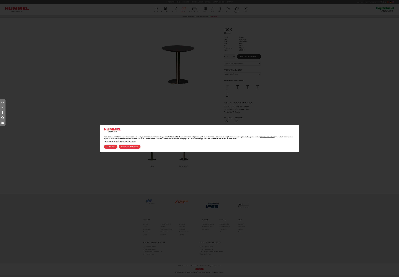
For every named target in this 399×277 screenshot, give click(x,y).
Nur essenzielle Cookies (129, 147)
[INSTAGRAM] (2, 117)
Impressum (132, 141)
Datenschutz (123, 141)
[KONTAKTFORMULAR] (2, 107)
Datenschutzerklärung (267, 137)
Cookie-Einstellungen (111, 141)
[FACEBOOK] (2, 112)
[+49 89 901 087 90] (2, 102)
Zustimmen (111, 147)
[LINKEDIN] (2, 122)
